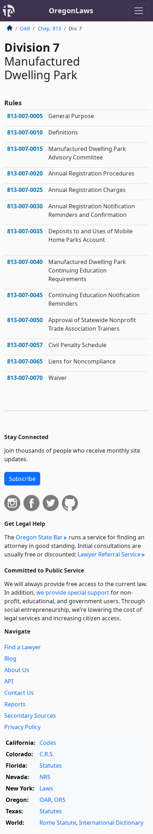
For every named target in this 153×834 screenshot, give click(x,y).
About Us (16, 670)
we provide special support (72, 592)
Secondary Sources (30, 715)
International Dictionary (111, 823)
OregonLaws (71, 10)
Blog (10, 658)
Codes (47, 743)
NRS (45, 777)
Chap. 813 (49, 28)
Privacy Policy (22, 727)
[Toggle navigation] (139, 11)
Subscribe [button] (22, 479)
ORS (59, 800)
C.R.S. (46, 754)
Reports (15, 704)
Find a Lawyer (22, 647)
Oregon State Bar (39, 537)
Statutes (50, 765)
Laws (46, 788)
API (8, 681)
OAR (25, 28)
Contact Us (19, 693)
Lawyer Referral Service (109, 554)
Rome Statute (57, 823)
